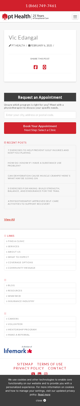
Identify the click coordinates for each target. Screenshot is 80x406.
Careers (13, 318)
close (39, 400)
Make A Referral (19, 334)
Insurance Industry (21, 301)
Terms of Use (50, 364)
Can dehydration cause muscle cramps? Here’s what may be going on (39, 177)
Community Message (22, 267)
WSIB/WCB (14, 296)
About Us (14, 251)
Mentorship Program (22, 329)
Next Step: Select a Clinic (40, 128)
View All (9, 219)
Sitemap (25, 364)
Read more (44, 394)
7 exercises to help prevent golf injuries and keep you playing (38, 151)
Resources (15, 290)
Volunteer (15, 324)
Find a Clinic (16, 241)
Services (13, 246)
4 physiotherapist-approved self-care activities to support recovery (33, 202)
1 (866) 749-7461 (41, 5)
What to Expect (18, 257)
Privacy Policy (28, 368)
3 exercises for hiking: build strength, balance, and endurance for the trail (34, 189)
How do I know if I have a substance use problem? (35, 164)
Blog (11, 285)
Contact (57, 368)
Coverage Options (20, 262)
